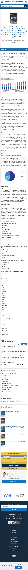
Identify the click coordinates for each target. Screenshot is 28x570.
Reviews (14, 532)
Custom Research (14, 541)
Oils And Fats (12, 401)
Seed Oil (19, 401)
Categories (14, 537)
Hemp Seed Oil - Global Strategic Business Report (15, 434)
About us (14, 528)
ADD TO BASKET (14, 465)
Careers (14, 530)
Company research (14, 539)
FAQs (14, 550)
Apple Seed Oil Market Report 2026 (12, 411)
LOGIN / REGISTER (14, 552)
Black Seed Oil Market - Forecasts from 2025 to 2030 (15, 441)
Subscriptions (14, 543)
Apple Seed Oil (4, 401)
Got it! (18, 567)
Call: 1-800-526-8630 (14, 478)
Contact (14, 548)
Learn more (9, 565)
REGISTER (14, 509)
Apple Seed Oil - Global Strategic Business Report (15, 418)
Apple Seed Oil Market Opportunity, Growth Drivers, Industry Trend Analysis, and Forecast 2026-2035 (15, 427)
